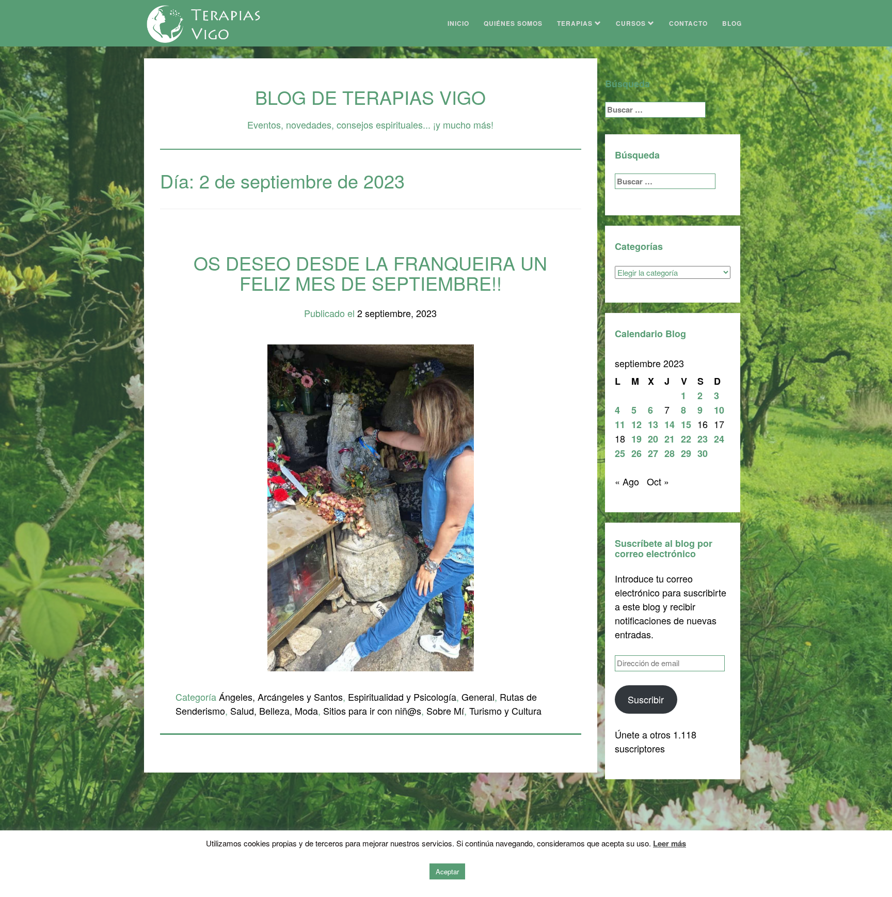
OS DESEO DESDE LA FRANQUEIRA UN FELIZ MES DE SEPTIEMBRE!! (370, 272)
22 (686, 439)
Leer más (669, 843)
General (478, 696)
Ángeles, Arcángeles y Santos (281, 696)
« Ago (627, 481)
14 (669, 424)
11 (620, 424)
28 (669, 453)
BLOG (732, 23)
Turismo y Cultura (505, 710)
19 (636, 439)
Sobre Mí (445, 710)
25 (620, 453)
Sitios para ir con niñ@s (372, 710)
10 (719, 410)
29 (686, 453)
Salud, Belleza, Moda (274, 710)
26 (636, 453)
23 (702, 439)
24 (719, 439)
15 (686, 424)
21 (669, 439)
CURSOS (632, 23)
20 (653, 439)
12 (636, 424)
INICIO (458, 23)
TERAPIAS (576, 23)
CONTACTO (688, 23)
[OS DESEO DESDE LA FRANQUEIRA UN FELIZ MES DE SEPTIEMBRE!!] (370, 506)
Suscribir (646, 699)
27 (653, 453)
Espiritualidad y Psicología (402, 696)
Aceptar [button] (447, 871)
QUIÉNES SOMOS (513, 23)
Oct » (658, 481)
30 (702, 453)
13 (653, 424)
